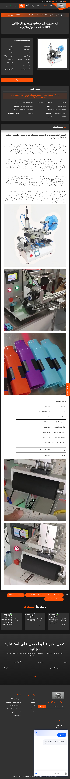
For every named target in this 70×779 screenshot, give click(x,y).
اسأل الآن (21, 6)
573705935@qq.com (47, 1)
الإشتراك (42, 706)
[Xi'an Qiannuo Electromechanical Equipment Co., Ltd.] (61, 5)
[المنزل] (61, 15)
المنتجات (44, 5)
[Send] (36, 773)
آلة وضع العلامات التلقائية (46, 15)
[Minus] (36, 732)
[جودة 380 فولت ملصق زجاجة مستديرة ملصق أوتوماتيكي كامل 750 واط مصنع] (30, 621)
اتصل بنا (33, 5)
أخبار (27, 5)
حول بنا (38, 5)
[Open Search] (15, 6)
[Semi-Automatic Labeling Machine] (52, 53)
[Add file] (66, 773)
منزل (51, 5)
